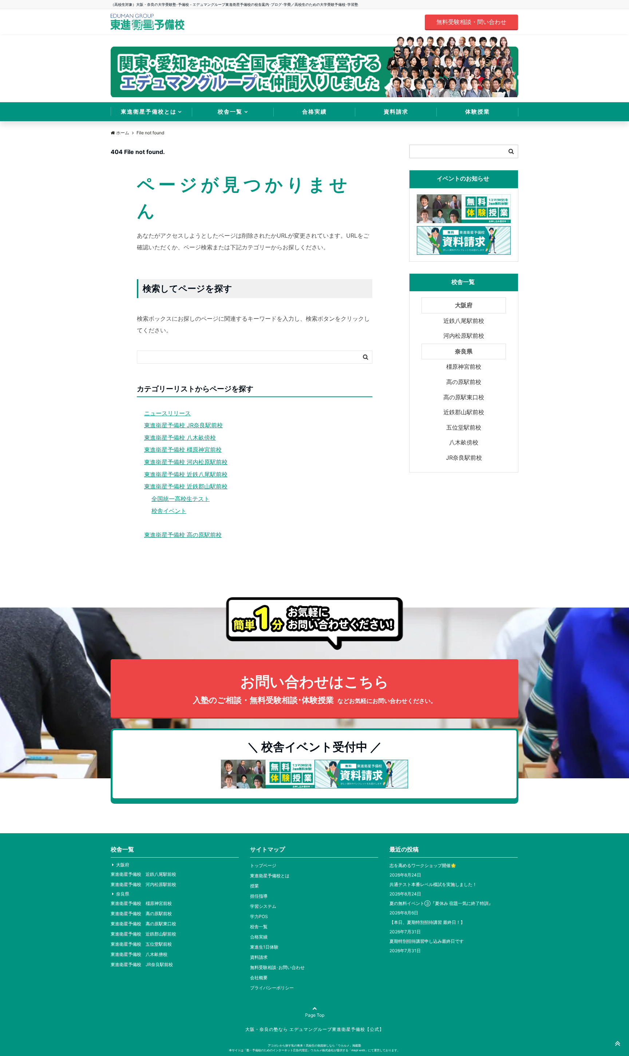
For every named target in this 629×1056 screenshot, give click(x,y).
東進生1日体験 (264, 947)
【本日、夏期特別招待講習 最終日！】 (427, 922)
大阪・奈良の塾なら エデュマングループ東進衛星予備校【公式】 (314, 1029)
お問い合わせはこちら (314, 689)
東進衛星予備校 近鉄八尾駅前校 (186, 474)
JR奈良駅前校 (464, 457)
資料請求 (396, 111)
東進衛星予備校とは (149, 111)
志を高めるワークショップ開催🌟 (422, 865)
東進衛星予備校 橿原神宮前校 (183, 449)
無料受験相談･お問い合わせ (277, 967)
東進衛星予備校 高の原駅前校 (183, 534)
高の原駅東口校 (463, 397)
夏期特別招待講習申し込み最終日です (426, 941)
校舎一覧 (230, 111)
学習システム (263, 906)
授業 (254, 886)
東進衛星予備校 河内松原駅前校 (186, 462)
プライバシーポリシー (272, 987)
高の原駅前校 (463, 381)
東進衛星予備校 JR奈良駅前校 (183, 425)
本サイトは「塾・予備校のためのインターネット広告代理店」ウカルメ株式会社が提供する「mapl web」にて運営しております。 (314, 1050)
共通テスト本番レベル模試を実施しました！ (433, 884)
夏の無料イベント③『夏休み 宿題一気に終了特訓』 (441, 903)
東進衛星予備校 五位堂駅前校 (141, 944)
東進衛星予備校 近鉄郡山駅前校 (186, 486)
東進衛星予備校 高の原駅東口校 (143, 923)
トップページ (263, 865)
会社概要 (259, 977)
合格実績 (314, 111)
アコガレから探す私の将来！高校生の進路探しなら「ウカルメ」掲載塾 (314, 1045)
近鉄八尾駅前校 (463, 320)
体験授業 (477, 111)
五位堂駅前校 (463, 427)
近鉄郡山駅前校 (463, 412)
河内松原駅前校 (463, 335)
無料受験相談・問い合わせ (471, 21)
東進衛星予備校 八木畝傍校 (180, 437)
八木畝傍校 (463, 442)
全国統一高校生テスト (180, 498)
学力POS (259, 916)
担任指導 (259, 896)
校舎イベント (168, 510)
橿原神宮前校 (463, 366)
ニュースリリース (167, 413)
